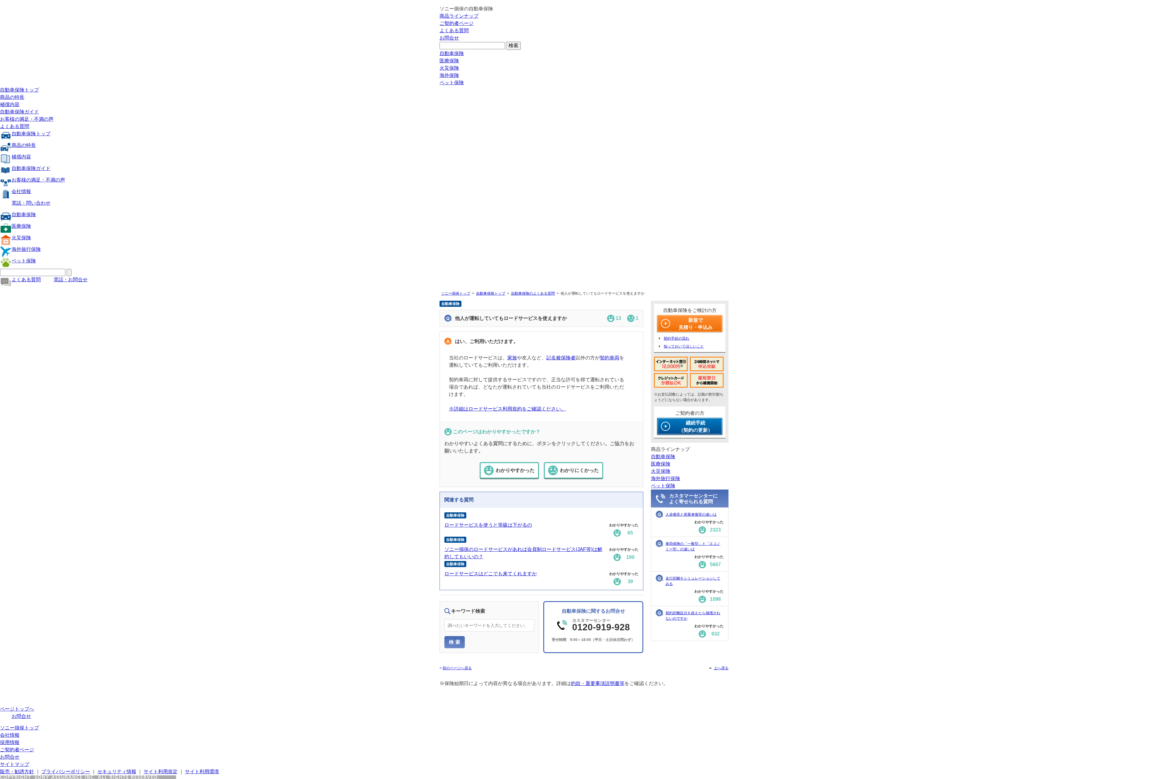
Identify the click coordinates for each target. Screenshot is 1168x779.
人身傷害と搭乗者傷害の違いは (691, 514)
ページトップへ (17, 708)
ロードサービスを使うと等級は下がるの (488, 525)
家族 (512, 357)
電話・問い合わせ (31, 203)
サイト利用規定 (161, 771)
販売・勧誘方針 (17, 771)
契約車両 (609, 357)
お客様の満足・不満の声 (27, 119)
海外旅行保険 (26, 249)
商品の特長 (12, 97)
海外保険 (449, 75)
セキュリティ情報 (116, 771)
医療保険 (449, 60)
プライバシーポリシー (65, 771)
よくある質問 (454, 30)
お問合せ (449, 37)
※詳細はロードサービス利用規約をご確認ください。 (507, 408)
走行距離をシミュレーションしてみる (693, 581)
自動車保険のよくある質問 (533, 293)
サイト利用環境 (202, 771)
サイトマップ (14, 764)
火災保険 (449, 68)
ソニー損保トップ (455, 293)
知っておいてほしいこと (684, 346)
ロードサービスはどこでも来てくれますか (490, 573)
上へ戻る (721, 668)
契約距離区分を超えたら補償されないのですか (693, 616)
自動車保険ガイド (19, 111)
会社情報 (21, 191)
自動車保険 (452, 53)
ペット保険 (452, 82)
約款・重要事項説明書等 (597, 683)
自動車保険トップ (19, 89)
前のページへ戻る (457, 668)
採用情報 (9, 742)
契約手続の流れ (676, 338)
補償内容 (9, 104)
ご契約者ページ (457, 23)
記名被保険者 (560, 357)
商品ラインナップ (459, 16)
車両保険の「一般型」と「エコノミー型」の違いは (693, 546)
